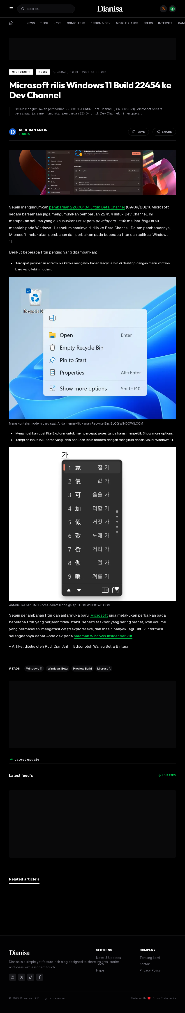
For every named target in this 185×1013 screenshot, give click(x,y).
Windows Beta (58, 668)
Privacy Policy (150, 970)
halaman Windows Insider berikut (103, 636)
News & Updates (108, 958)
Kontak (145, 964)
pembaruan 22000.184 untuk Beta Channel (87, 207)
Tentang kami (150, 958)
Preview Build (82, 668)
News (43, 72)
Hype (100, 970)
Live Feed (169, 775)
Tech (100, 964)
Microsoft (21, 72)
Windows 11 (34, 668)
